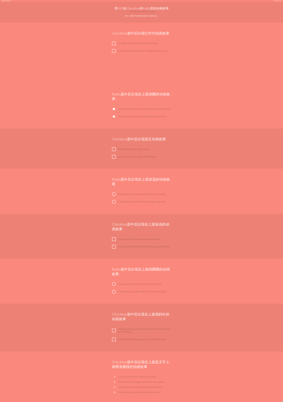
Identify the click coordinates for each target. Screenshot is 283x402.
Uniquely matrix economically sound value (140, 284)
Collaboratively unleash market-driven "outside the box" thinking (144, 330)
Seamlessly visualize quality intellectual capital (142, 194)
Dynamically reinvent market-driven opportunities (144, 247)
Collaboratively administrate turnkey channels (141, 202)
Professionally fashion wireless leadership (139, 239)
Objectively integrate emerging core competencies (144, 109)
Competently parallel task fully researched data (142, 291)
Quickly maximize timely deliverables (137, 157)
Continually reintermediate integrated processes (143, 51)
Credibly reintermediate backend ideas (138, 43)
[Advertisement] (141, 73)
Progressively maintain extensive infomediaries (142, 116)
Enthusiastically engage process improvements (142, 339)
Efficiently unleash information (133, 149)
